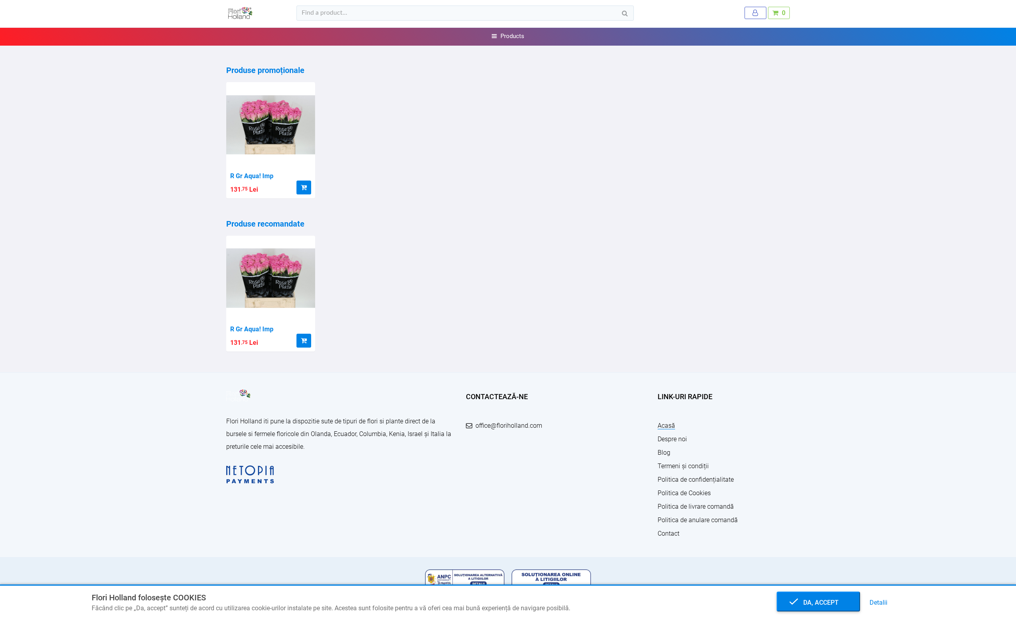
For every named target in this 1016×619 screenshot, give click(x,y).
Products (512, 36)
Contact (668, 533)
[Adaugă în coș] (303, 187)
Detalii (878, 602)
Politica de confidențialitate (696, 479)
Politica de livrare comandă (696, 506)
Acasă (666, 425)
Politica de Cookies (684, 493)
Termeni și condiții (683, 466)
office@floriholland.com (508, 425)
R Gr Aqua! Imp (251, 176)
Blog (664, 452)
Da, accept (819, 602)
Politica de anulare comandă (698, 520)
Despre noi (672, 439)
